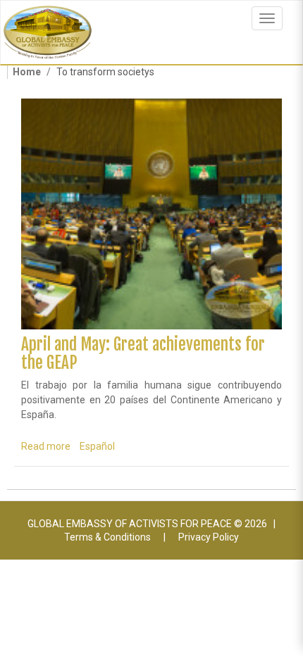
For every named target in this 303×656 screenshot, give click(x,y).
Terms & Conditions (107, 537)
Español (97, 446)
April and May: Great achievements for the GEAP (143, 353)
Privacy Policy (208, 537)
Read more (45, 446)
